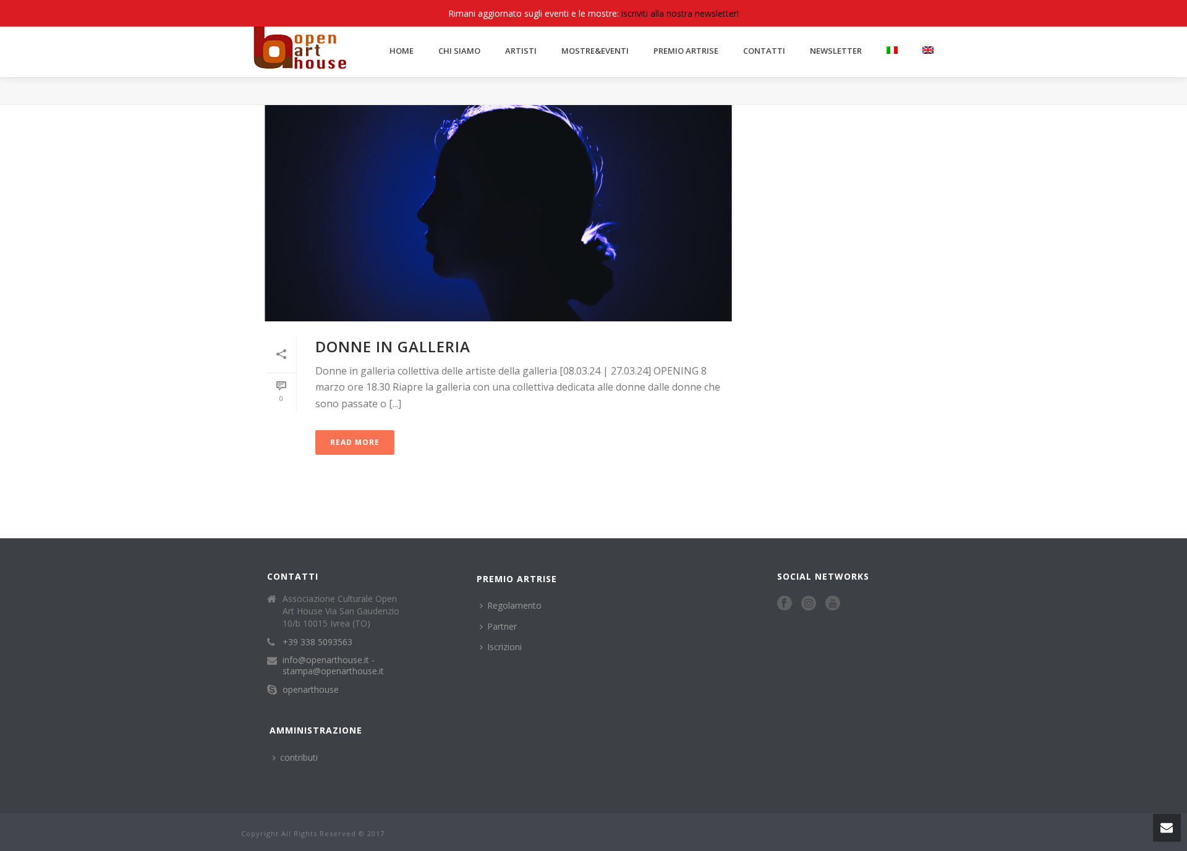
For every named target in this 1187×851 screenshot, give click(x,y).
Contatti (764, 50)
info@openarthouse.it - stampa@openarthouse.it (333, 665)
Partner (502, 626)
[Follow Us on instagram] (808, 604)
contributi (299, 757)
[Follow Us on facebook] (784, 604)
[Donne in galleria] (498, 213)
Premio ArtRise (685, 50)
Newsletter (836, 50)
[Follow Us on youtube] (832, 604)
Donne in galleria (392, 346)
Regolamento (514, 605)
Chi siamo (459, 50)
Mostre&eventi (595, 50)
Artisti (521, 50)
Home (401, 50)
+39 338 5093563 (317, 642)
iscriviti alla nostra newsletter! (680, 13)
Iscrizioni (504, 647)
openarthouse (311, 689)
